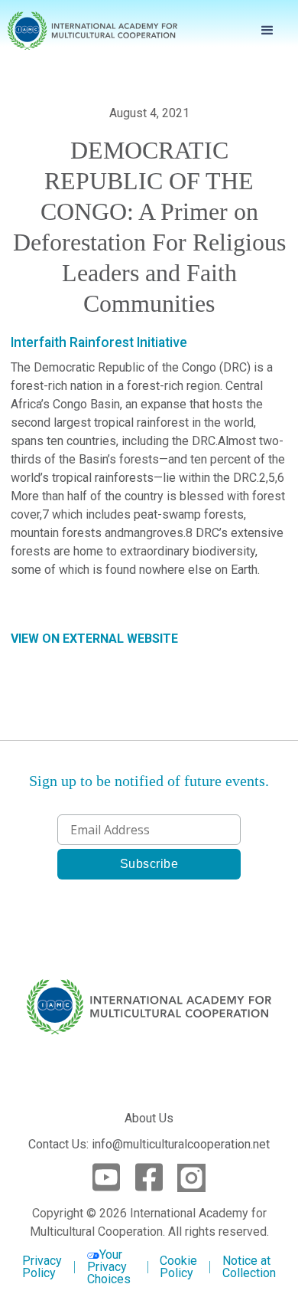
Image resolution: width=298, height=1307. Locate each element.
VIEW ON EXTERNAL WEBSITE (94, 638)
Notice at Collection (249, 1266)
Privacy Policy (42, 1267)
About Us (149, 1118)
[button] (267, 31)
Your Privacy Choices (109, 1266)
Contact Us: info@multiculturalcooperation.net (149, 1144)
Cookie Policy (178, 1267)
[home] (92, 30)
